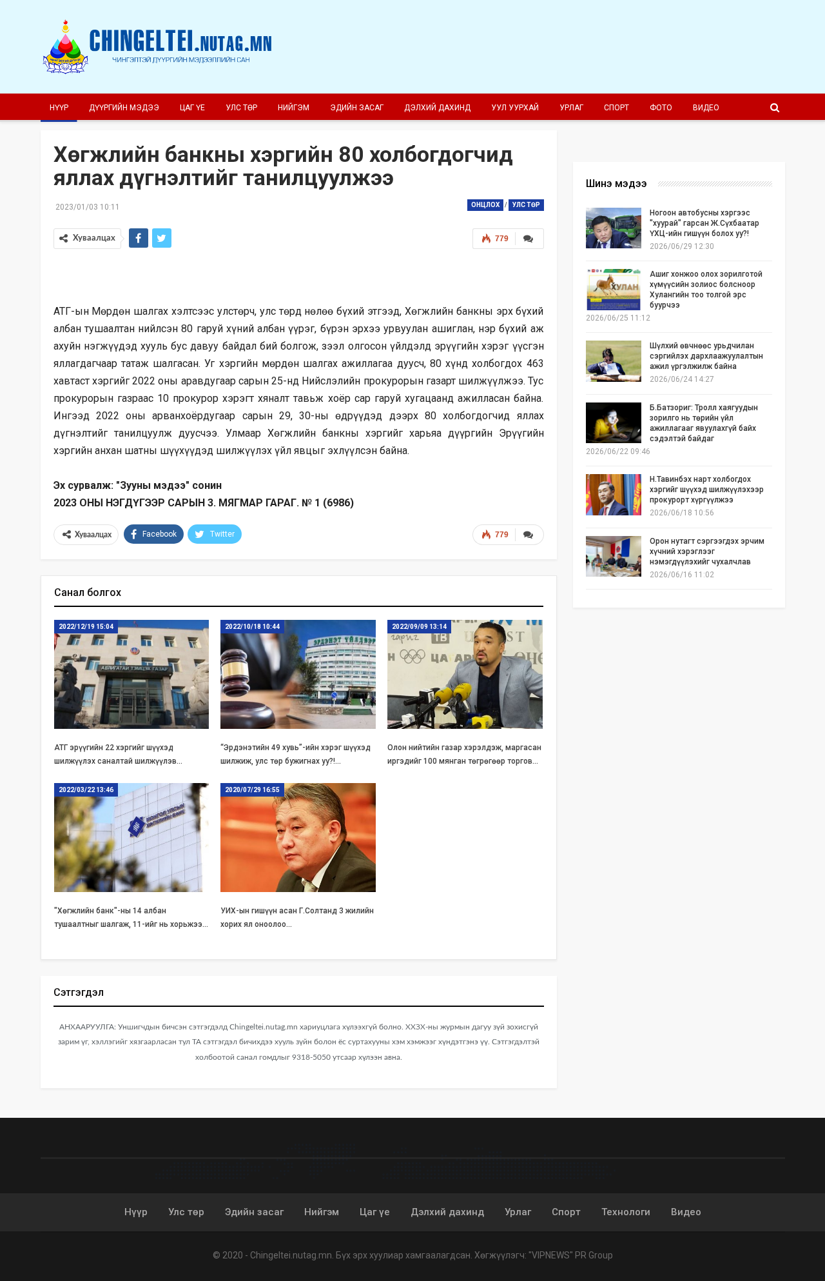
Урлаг (571, 107)
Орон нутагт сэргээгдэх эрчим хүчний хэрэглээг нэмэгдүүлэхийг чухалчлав (707, 551)
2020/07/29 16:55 (252, 789)
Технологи (625, 1212)
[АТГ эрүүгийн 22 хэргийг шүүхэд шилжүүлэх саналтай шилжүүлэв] (131, 674)
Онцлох (485, 204)
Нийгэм (293, 107)
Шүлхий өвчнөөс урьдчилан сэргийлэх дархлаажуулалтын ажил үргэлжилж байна (706, 356)
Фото (661, 107)
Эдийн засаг (356, 107)
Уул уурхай (515, 107)
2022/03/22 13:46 (86, 789)
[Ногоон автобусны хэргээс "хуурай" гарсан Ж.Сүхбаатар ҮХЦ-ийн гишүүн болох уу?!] (613, 228)
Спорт (616, 107)
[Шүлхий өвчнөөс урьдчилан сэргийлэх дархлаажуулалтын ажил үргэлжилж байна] (613, 361)
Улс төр (241, 107)
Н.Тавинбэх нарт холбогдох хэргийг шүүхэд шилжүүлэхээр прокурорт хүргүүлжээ (707, 489)
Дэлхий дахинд (437, 107)
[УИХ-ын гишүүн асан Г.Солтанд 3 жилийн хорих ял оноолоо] (298, 837)
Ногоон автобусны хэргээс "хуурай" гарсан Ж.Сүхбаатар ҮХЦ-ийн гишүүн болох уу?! (704, 223)
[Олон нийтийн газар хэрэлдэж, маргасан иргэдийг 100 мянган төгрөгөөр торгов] (465, 674)
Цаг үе (192, 107)
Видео (706, 107)
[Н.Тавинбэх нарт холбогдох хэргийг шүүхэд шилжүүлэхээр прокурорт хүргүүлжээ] (613, 494)
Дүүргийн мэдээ (124, 107)
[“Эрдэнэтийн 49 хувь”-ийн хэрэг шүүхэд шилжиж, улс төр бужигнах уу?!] (298, 674)
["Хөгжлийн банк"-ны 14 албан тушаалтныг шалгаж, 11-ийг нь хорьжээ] (131, 837)
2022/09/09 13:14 (419, 626)
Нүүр (59, 107)
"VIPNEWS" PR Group (571, 1255)
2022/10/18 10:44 (252, 626)
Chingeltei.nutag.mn (291, 1255)
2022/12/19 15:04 (86, 626)
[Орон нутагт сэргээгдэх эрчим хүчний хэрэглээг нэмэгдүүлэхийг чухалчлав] (613, 556)
